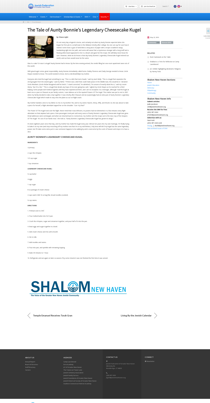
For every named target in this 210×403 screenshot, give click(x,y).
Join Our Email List (149, 6)
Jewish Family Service (70, 375)
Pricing (149, 126)
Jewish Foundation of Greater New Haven (77, 378)
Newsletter (151, 361)
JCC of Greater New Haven (72, 367)
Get (55, 17)
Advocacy (150, 88)
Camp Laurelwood (69, 362)
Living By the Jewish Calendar (136, 315)
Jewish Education (153, 85)
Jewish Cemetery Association (73, 373)
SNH (28, 22)
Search (165, 6)
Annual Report (30, 362)
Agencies (67, 357)
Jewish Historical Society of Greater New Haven (79, 381)
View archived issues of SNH (157, 128)
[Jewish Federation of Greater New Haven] (41, 6)
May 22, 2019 (154, 37)
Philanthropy (151, 90)
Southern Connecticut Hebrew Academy (77, 384)
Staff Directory (30, 367)
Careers (28, 370)
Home (23, 22)
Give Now (131, 6)
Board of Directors (31, 364)
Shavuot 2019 (167, 42)
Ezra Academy (68, 364)
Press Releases (36, 22)
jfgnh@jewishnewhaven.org (116, 378)
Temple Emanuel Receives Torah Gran (52, 315)
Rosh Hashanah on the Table (160, 57)
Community (153, 42)
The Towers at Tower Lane (72, 370)
